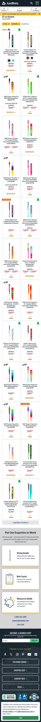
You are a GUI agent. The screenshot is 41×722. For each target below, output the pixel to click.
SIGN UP (34, 640)
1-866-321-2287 (20, 617)
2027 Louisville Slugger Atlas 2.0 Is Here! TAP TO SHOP (19, 14)
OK (20, 718)
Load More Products (20, 522)
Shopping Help (19, 670)
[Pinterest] (23, 654)
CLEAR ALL (25, 24)
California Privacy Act (25, 711)
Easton (14, 24)
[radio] (9, 60)
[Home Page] (10, 3)
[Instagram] (17, 654)
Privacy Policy (8, 711)
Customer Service (19, 662)
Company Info (19, 678)
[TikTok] (36, 654)
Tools (19, 687)
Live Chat (20, 624)
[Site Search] (31, 3)
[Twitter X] (11, 654)
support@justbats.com (20, 620)
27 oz (5, 24)
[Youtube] (29, 654)
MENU (38, 4)
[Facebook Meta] (5, 654)
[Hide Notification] (39, 13)
